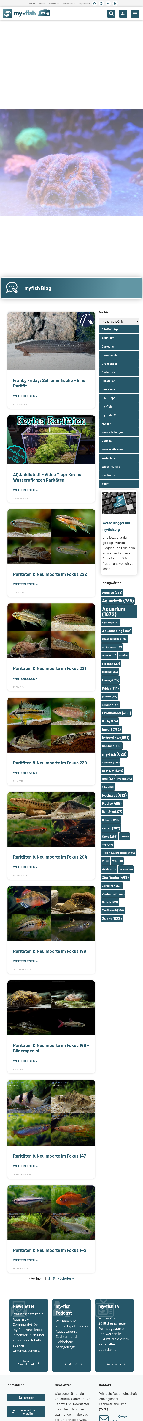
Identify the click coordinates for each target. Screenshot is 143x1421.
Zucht (112, 918)
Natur (108, 778)
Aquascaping (116, 630)
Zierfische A (111, 885)
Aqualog (112, 592)
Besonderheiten (114, 638)
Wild (117, 860)
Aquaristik (118, 600)
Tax (124, 836)
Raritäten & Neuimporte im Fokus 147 (49, 1156)
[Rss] (115, 3)
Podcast (114, 795)
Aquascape (110, 622)
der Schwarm (112, 647)
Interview (115, 737)
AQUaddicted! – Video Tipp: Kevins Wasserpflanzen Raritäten (47, 477)
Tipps (107, 844)
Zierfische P (113, 910)
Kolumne (111, 746)
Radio (111, 803)
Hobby (110, 721)
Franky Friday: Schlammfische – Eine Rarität (49, 383)
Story (109, 836)
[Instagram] (101, 3)
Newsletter (54, 3)
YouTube (126, 869)
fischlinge (110, 671)
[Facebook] (94, 3)
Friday (110, 688)
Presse (42, 3)
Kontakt (31, 3)
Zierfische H (110, 902)
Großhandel (116, 713)
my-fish (114, 754)
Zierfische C (113, 894)
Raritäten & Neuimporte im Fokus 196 (49, 951)
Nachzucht (112, 770)
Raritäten (112, 811)
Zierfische (115, 877)
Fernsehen (109, 655)
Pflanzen (124, 778)
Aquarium (113, 611)
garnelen (109, 696)
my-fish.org (110, 762)
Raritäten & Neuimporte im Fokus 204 (50, 856)
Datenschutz (69, 3)
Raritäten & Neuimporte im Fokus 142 (49, 1250)
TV (105, 861)
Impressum (84, 3)
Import (111, 729)
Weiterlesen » (25, 396)
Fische (111, 663)
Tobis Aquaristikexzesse (118, 852)
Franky (110, 680)
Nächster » (65, 1278)
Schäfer (111, 820)
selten (111, 828)
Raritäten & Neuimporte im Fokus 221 (49, 668)
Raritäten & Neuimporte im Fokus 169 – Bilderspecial (51, 1048)
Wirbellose (109, 869)
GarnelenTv (110, 704)
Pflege (108, 787)
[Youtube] (108, 3)
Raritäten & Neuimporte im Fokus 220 (50, 762)
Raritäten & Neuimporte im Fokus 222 (50, 574)
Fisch (123, 655)
